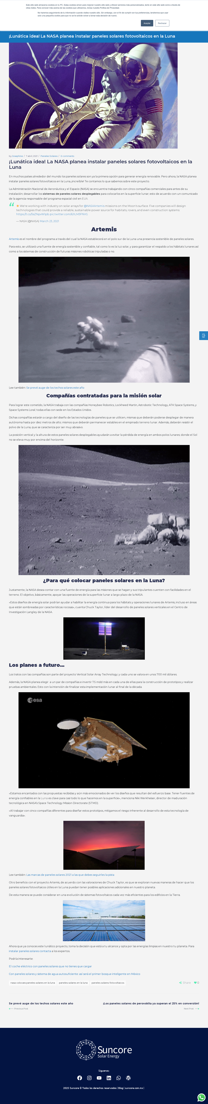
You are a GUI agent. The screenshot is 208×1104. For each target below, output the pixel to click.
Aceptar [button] (147, 23)
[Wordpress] (128, 1078)
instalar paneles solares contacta (30, 951)
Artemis (14, 239)
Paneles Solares (49, 156)
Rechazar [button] (162, 23)
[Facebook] (79, 1078)
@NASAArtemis (94, 206)
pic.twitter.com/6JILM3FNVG (69, 214)
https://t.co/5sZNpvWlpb (32, 214)
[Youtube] (99, 1078)
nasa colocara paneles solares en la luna (33, 982)
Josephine (17, 156)
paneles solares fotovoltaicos (108, 982)
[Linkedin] (108, 1078)
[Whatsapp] (118, 1078)
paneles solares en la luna (73, 982)
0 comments (67, 156)
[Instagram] (89, 1078)
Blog (120, 1088)
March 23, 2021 (49, 221)
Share (187, 982)
